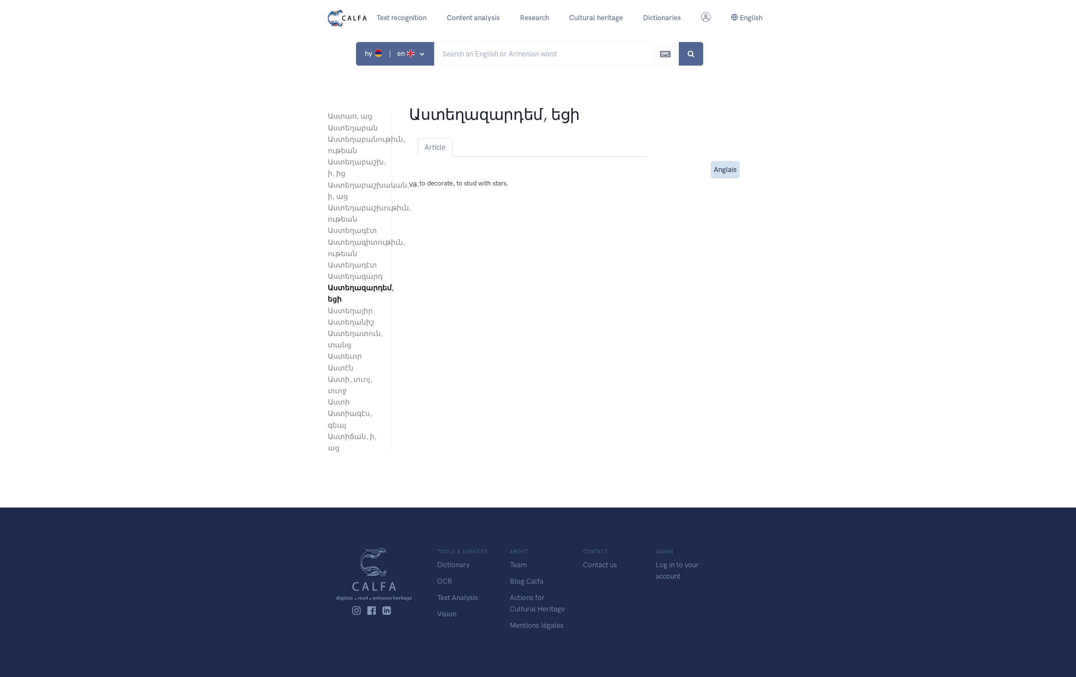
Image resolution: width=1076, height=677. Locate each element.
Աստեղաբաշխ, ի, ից (355, 167)
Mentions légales (537, 625)
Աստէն (340, 368)
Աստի (339, 402)
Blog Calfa (526, 581)
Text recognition (402, 17)
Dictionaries (662, 17)
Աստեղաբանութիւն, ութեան (355, 145)
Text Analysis (457, 597)
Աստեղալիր (350, 311)
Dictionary (453, 565)
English (750, 17)
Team (518, 565)
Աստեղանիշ (351, 322)
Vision (446, 614)
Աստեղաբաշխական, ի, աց (355, 191)
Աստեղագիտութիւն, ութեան (355, 248)
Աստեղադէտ (352, 265)
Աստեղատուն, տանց (355, 339)
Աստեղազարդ (355, 276)
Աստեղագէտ (352, 230)
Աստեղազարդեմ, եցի (355, 293)
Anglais (725, 169)
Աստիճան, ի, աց (352, 442)
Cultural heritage (596, 17)
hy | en (385, 53)
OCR (444, 581)
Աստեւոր (345, 356)
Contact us (600, 565)
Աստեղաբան (353, 128)
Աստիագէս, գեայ (350, 419)
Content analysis (473, 17)
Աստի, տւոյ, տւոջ (350, 385)
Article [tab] (435, 147)
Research (534, 17)
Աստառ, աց (350, 116)
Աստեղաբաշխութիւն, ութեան (355, 213)
